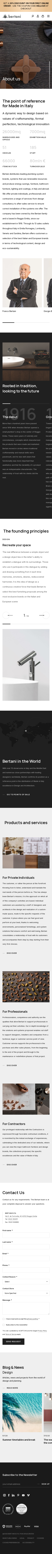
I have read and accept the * (23, 1319)
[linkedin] (13, 1495)
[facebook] (8, 1495)
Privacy (30, 1538)
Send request (13, 1342)
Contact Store (8, 1289)
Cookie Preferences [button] (11, 1542)
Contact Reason (9, 1277)
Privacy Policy (42, 1331)
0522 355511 (13, 1219)
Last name (6, 1242)
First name (7, 1230)
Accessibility (28, 1542)
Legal (22, 1538)
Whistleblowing (9, 1538)
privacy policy (32, 1319)
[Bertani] (11, 16)
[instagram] (4, 1495)
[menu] (47, 16)
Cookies (40, 1538)
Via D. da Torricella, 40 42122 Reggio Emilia (21, 1216)
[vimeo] (28, 1495)
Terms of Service (11, 1334)
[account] (37, 16)
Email (4, 1254)
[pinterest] (18, 1495)
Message (6, 1300)
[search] (32, 16)
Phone (5, 1265)
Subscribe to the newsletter (16, 1325)
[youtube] (23, 1495)
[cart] (42, 16)
